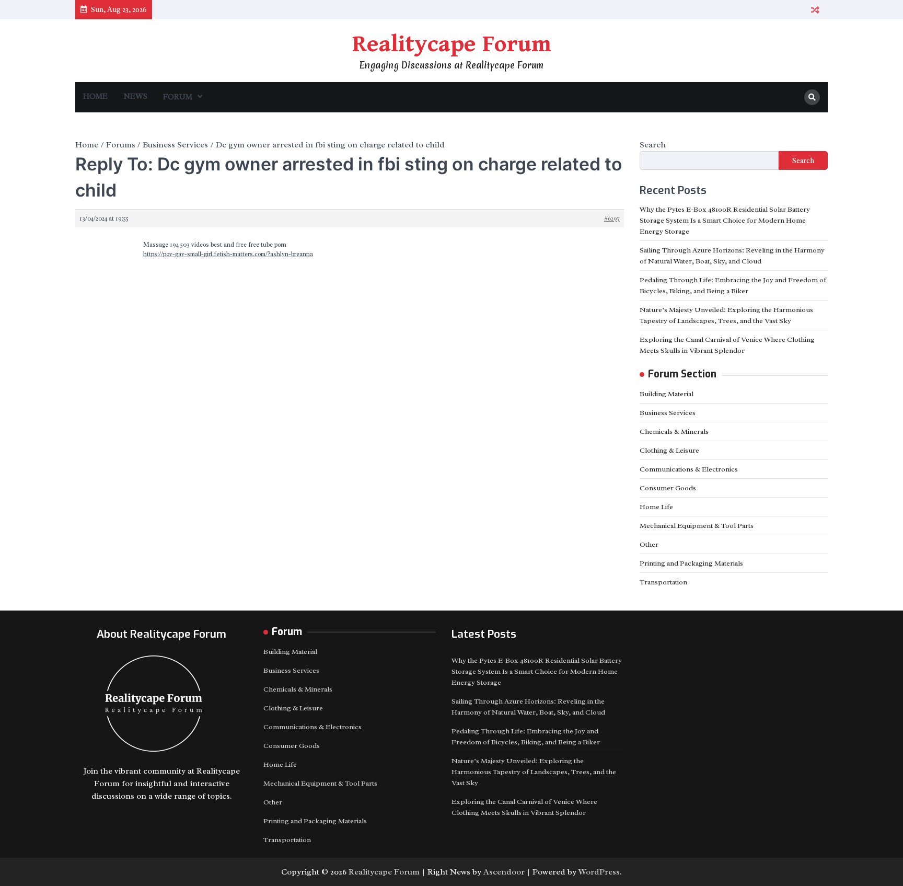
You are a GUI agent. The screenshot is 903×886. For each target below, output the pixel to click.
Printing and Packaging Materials (691, 563)
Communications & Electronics (689, 469)
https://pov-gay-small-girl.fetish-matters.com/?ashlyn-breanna (228, 254)
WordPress (599, 872)
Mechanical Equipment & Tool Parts (697, 525)
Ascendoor (504, 872)
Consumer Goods (668, 488)
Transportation (663, 582)
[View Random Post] (815, 9)
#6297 (612, 218)
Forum (177, 97)
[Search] (812, 97)
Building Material (666, 393)
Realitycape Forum (451, 44)
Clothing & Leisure (669, 450)
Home (95, 96)
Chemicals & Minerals (674, 431)
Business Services (668, 412)
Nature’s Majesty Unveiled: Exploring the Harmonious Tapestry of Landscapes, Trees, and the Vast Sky (534, 771)
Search (653, 145)
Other (649, 544)
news (135, 96)
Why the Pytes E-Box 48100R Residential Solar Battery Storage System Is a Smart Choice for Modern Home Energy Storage (725, 220)
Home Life (656, 506)
